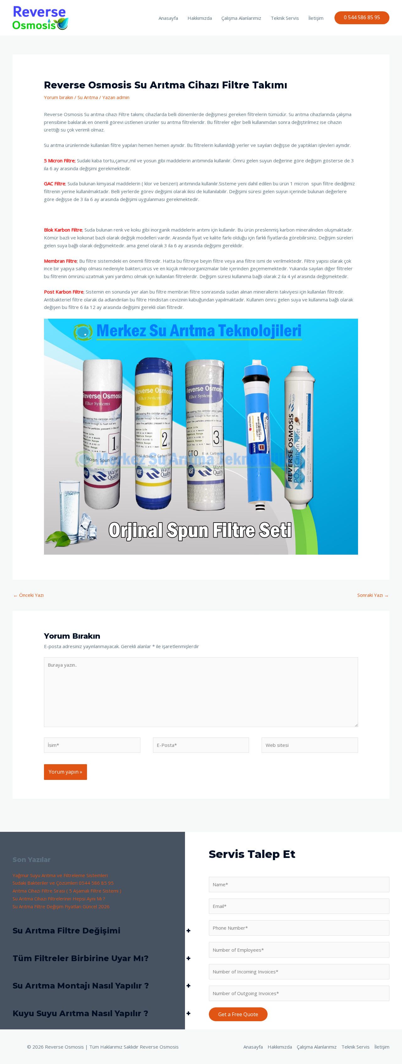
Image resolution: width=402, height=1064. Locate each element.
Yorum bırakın (58, 97)
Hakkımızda (199, 18)
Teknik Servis (285, 18)
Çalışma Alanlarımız (241, 18)
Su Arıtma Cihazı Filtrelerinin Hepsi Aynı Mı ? (59, 898)
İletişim (315, 18)
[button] (361, 17)
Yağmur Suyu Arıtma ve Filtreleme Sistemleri (60, 875)
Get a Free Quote (238, 1014)
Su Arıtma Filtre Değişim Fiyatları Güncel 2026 (61, 906)
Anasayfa (168, 18)
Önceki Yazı (28, 595)
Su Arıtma (88, 97)
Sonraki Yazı (373, 595)
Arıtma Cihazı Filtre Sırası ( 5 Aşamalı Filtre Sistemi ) (67, 891)
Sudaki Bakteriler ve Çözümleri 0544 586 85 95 (63, 883)
